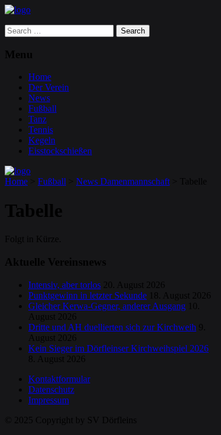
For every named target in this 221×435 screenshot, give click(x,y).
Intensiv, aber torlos (64, 285)
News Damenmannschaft (123, 181)
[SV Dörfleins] (18, 10)
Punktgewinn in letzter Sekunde (87, 295)
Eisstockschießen (60, 151)
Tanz (37, 119)
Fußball (42, 108)
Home (39, 77)
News (39, 98)
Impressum (48, 400)
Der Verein (48, 87)
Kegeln (41, 140)
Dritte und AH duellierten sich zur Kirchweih (112, 327)
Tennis (40, 130)
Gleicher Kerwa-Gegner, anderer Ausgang (107, 306)
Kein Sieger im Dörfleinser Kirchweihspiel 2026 (118, 348)
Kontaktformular (59, 379)
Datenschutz (51, 389)
